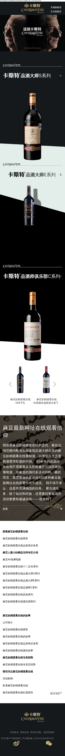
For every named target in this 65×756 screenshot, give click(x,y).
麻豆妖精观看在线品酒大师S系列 (21, 573)
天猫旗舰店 (56, 7)
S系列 (36, 75)
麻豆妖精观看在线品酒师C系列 (20, 587)
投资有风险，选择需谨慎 (42, 732)
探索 (5, 508)
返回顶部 (55, 693)
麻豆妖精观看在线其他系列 (18, 594)
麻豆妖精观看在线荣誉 (15, 538)
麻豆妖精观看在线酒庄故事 (18, 650)
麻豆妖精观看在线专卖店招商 (19, 664)
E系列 (41, 174)
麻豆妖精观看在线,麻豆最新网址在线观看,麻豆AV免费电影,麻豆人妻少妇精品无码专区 (21, 0)
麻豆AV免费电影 (12, 559)
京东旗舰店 (56, 11)
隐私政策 (24, 732)
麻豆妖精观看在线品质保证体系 (20, 545)
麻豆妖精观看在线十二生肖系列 (20, 566)
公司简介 (8, 622)
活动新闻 (8, 678)
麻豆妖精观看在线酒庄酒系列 (19, 601)
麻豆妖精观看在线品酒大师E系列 (21, 580)
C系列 (40, 276)
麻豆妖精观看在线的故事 (17, 636)
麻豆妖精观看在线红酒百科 (18, 692)
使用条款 (14, 732)
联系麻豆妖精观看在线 (15, 685)
